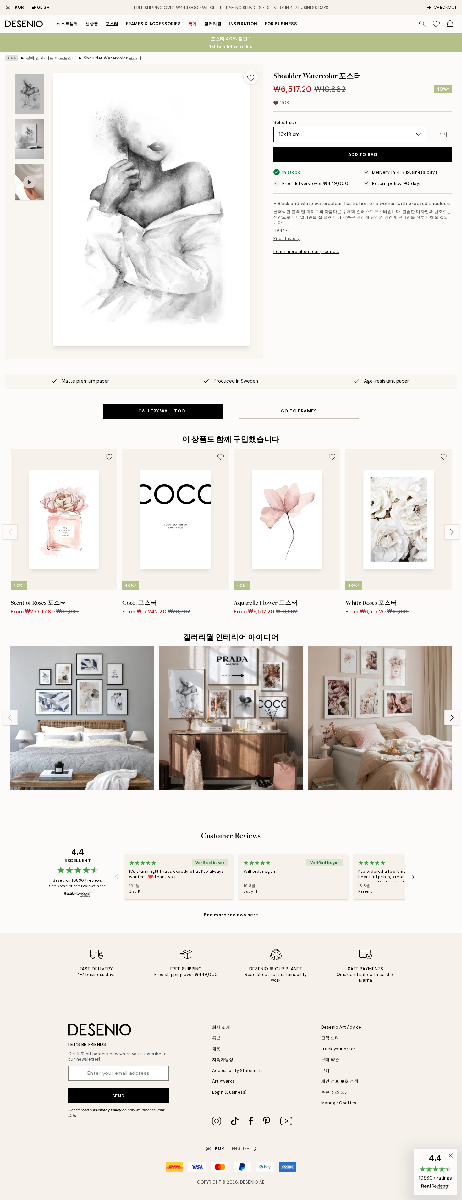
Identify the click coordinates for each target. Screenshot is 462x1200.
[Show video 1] (29, 182)
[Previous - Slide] (10, 532)
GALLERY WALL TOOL (163, 411)
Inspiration (243, 23)
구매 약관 (330, 1059)
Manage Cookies (338, 1103)
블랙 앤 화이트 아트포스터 (51, 58)
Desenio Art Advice (341, 1027)
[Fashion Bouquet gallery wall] (231, 718)
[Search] (422, 24)
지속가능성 (223, 1059)
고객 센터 (330, 1037)
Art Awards (223, 1081)
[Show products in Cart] (450, 23)
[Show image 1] (29, 94)
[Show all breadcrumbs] (11, 58)
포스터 (112, 23)
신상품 (91, 23)
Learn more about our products (306, 251)
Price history (286, 238)
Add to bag (362, 154)
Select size (285, 122)
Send (118, 1096)
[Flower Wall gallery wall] (380, 718)
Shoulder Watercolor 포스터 (113, 58)
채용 (216, 1048)
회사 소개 (221, 1027)
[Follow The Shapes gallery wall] (82, 718)
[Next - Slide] (451, 532)
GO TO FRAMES (299, 411)
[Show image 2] (29, 139)
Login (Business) (229, 1092)
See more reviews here (231, 914)
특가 (192, 23)
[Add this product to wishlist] (250, 77)
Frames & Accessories (153, 23)
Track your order (338, 1048)
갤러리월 (212, 23)
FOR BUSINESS (281, 23)
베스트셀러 (67, 23)
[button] (440, 134)
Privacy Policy (108, 1110)
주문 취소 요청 (335, 1092)
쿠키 (325, 1070)
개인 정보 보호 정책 (340, 1081)
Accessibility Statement (237, 1070)
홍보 (216, 1037)
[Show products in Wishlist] (436, 23)
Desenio (249, 1182)
